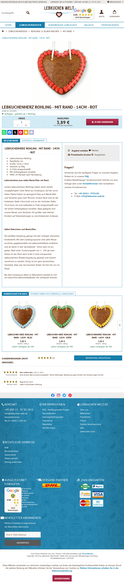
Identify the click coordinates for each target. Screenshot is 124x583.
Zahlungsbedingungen (52, 417)
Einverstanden (62, 578)
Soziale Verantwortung (90, 424)
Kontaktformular (91, 183)
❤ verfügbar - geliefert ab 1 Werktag (18, 114)
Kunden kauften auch (15, 293)
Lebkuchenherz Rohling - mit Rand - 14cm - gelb (101, 336)
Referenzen (85, 413)
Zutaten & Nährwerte (33, 140)
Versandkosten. (88, 553)
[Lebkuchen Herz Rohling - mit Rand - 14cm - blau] (23, 316)
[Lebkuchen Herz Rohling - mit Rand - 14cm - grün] (62, 316)
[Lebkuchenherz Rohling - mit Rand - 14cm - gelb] (101, 316)
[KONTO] (101, 12)
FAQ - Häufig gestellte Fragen (55, 409)
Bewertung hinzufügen (98, 358)
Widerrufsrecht (11, 458)
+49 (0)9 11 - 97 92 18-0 (19, 409)
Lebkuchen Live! (87, 431)
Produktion (85, 417)
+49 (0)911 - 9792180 (88, 193)
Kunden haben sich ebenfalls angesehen (52, 293)
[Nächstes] (119, 324)
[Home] (3, 31)
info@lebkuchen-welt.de (92, 196)
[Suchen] (28, 13)
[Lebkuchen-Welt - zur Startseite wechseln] (62, 13)
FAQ (86, 176)
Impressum (47, 420)
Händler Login (48, 427)
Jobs (82, 427)
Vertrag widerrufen (13, 462)
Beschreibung (11, 140)
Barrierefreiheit (11, 451)
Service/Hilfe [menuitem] (115, 2)
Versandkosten (49, 413)
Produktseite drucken (81, 154)
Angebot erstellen (80, 150)
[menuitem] (15, 13)
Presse (83, 420)
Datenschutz (10, 454)
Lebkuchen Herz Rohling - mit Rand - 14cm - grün (62, 336)
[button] (13, 499)
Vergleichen (100, 154)
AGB (6, 447)
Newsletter (47, 424)
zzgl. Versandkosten (67, 125)
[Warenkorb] (114, 12)
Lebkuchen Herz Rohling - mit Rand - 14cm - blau (23, 336)
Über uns (84, 409)
